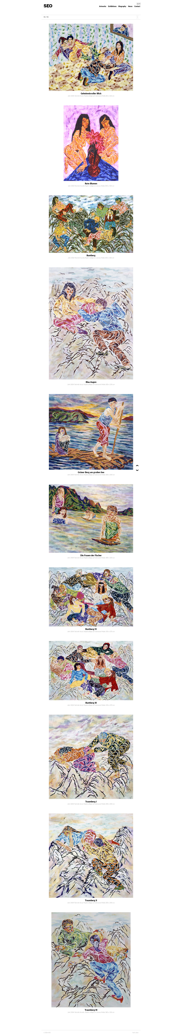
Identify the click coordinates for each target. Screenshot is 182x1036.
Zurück (137, 17)
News (130, 6)
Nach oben (135, 1032)
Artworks (102, 6)
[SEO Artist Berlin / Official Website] (48, 5)
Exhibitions (112, 6)
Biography (122, 6)
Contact (137, 6)
